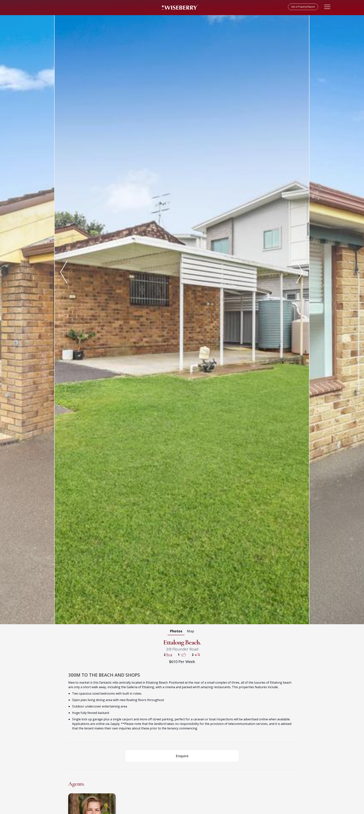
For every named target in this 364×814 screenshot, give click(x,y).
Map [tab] (190, 631)
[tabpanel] (182, 319)
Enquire (182, 756)
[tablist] (182, 632)
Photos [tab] (176, 631)
